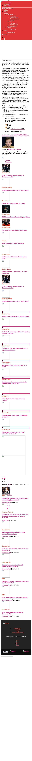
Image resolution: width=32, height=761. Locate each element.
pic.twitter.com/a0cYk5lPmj (17, 129)
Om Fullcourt (17, 628)
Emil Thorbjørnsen (7, 600)
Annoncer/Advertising (17, 632)
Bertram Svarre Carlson (14, 149)
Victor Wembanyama (23, 136)
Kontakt (18, 630)
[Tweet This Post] (17, 478)
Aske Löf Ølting (6, 502)
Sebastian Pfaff (6, 536)
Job (18, 631)
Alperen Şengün (18, 134)
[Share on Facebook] (17, 477)
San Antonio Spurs (12, 136)
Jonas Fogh (5, 520)
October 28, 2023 (17, 131)
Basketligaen (7, 4)
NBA (5, 5)
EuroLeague (7, 7)
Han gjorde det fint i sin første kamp (15, 70)
